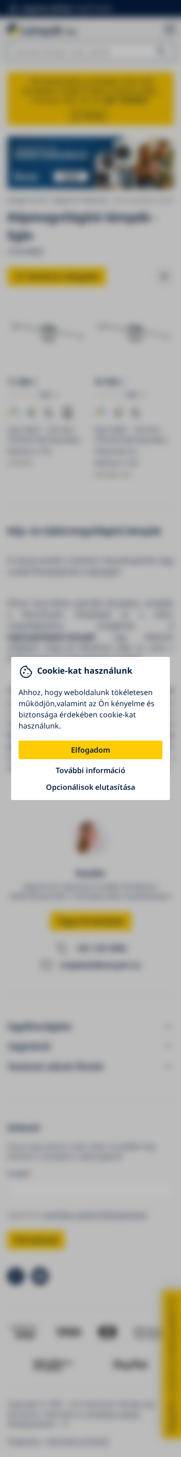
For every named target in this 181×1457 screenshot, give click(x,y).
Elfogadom (90, 750)
